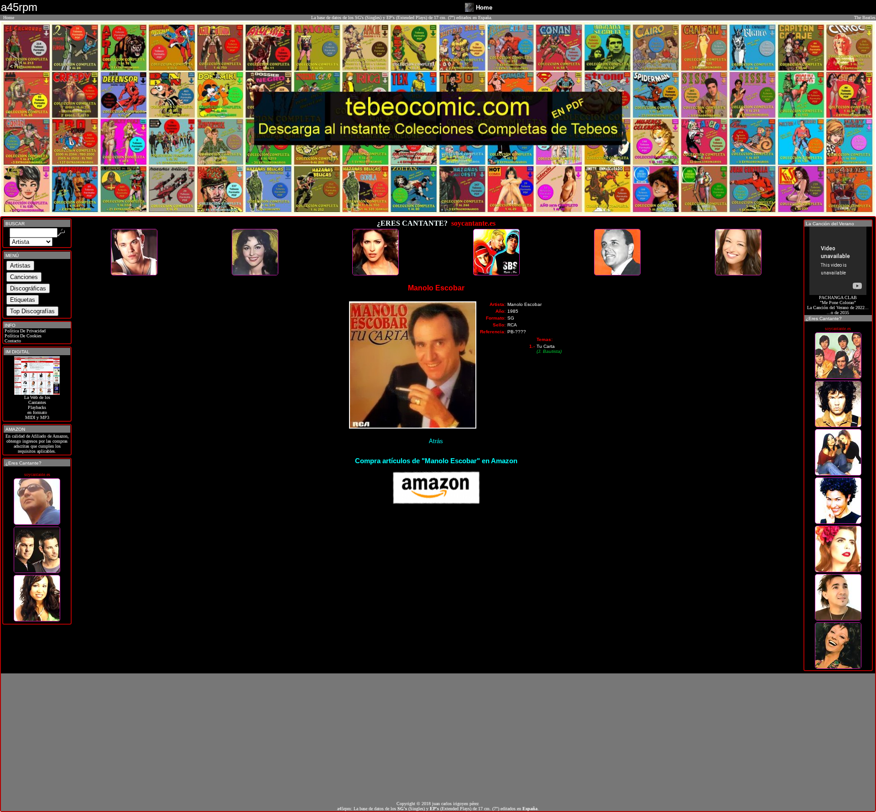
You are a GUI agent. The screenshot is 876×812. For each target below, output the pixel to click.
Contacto (12, 340)
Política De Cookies (22, 335)
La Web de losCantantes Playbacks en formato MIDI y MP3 (37, 407)
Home (8, 17)
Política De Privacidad (24, 330)
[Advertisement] (438, 737)
